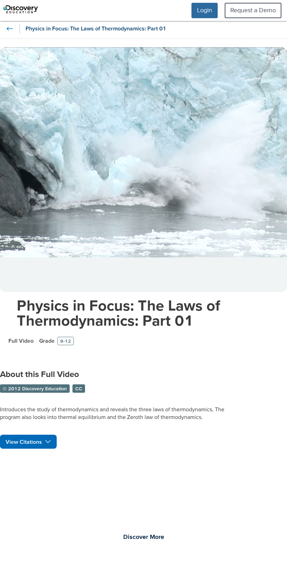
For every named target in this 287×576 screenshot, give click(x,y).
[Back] (10, 29)
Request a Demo (253, 10)
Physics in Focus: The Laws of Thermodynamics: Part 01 (118, 313)
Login (204, 10)
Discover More (143, 537)
